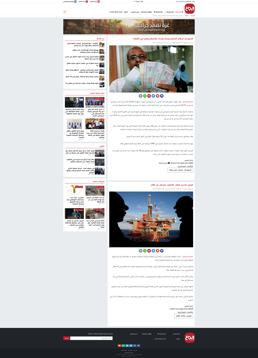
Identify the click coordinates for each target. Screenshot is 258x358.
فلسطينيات (169, 12)
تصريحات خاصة (98, 181)
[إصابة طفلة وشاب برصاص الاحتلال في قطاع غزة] (101, 84)
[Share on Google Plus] (157, 96)
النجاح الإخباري (190, 9)
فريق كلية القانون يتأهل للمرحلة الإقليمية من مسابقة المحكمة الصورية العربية (75, 134)
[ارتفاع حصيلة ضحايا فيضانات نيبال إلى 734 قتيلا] (101, 78)
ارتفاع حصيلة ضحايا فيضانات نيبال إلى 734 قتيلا (82, 77)
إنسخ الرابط (163, 163)
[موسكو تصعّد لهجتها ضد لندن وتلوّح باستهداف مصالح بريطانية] (101, 51)
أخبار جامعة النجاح (116, 12)
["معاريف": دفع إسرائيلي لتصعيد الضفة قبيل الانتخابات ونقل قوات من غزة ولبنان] (101, 44)
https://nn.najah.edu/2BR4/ (181, 163)
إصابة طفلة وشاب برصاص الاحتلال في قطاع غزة (82, 83)
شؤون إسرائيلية (146, 12)
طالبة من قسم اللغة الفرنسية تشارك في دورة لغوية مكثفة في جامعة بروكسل (95, 134)
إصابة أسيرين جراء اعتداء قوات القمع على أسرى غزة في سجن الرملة (82, 58)
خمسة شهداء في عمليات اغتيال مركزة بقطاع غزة (83, 64)
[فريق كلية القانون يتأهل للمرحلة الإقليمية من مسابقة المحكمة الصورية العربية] (74, 123)
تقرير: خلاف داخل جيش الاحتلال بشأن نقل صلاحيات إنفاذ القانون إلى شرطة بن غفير (79, 152)
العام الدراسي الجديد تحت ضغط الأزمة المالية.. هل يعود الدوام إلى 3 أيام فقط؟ (95, 224)
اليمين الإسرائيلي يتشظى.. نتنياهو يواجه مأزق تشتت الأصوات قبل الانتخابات (82, 71)
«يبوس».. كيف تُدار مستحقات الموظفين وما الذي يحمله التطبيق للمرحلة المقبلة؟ (75, 201)
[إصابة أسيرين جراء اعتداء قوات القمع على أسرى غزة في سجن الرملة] (101, 58)
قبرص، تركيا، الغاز (183, 316)
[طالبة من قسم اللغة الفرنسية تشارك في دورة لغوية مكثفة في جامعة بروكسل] (94, 123)
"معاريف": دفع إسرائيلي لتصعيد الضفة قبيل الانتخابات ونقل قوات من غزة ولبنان (83, 44)
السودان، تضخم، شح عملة (180, 170)
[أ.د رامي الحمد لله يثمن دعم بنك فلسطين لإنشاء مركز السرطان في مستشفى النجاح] (94, 102)
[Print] (140, 96)
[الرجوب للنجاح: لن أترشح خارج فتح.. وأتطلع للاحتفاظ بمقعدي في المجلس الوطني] (74, 213)
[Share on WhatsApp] (145, 96)
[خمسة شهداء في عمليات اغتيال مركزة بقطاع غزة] (101, 64)
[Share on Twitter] (153, 96)
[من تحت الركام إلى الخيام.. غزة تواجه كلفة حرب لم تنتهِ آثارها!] (94, 190)
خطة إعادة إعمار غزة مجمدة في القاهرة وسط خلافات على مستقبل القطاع (80, 161)
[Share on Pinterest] (149, 96)
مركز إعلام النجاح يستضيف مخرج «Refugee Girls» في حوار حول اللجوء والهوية (74, 111)
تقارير (126, 12)
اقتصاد (186, 16)
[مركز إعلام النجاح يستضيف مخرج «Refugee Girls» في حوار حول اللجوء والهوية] (74, 102)
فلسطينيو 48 (158, 12)
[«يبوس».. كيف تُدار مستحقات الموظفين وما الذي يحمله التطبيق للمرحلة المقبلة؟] (74, 190)
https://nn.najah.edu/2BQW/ (181, 309)
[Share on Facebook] (162, 96)
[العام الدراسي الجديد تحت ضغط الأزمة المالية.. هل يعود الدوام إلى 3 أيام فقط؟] (94, 213)
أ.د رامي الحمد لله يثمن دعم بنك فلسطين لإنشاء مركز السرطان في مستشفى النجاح (95, 112)
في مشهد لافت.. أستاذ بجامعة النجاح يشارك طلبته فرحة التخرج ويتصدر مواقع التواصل (80, 170)
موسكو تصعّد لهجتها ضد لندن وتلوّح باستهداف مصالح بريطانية (85, 51)
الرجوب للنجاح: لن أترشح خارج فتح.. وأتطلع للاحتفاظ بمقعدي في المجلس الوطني (74, 224)
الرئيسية (193, 16)
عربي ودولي (135, 12)
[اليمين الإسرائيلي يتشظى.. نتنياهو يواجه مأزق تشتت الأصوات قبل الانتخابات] (101, 71)
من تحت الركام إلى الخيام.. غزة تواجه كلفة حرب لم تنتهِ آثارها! (95, 200)
